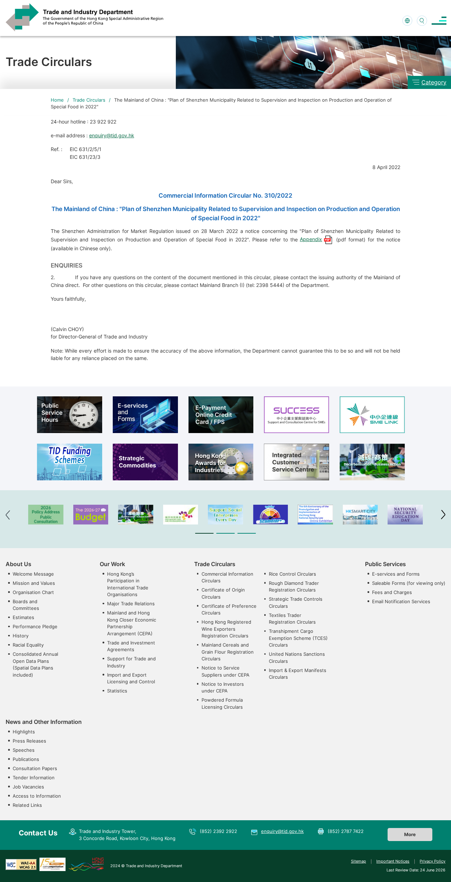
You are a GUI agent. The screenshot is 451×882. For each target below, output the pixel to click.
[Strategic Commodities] (145, 462)
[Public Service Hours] (69, 415)
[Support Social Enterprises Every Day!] (225, 514)
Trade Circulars (89, 100)
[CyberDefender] (270, 514)
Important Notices (392, 861)
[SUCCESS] (296, 415)
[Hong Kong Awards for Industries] (221, 462)
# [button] (443, 515)
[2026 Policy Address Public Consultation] (45, 514)
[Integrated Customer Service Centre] (296, 462)
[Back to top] (434, 867)
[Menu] (439, 21)
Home (57, 100)
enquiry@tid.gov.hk (111, 135)
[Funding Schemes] (69, 462)
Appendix (311, 239)
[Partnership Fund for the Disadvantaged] (180, 514)
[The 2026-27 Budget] (91, 514)
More (410, 834)
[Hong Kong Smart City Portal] (360, 514)
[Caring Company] (52, 864)
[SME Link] (372, 415)
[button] (204, 533)
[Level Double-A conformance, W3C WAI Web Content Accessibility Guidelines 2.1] (21, 864)
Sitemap (358, 861)
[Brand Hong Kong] (86, 864)
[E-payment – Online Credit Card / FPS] (221, 415)
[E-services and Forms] (145, 415)
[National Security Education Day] (405, 514)
